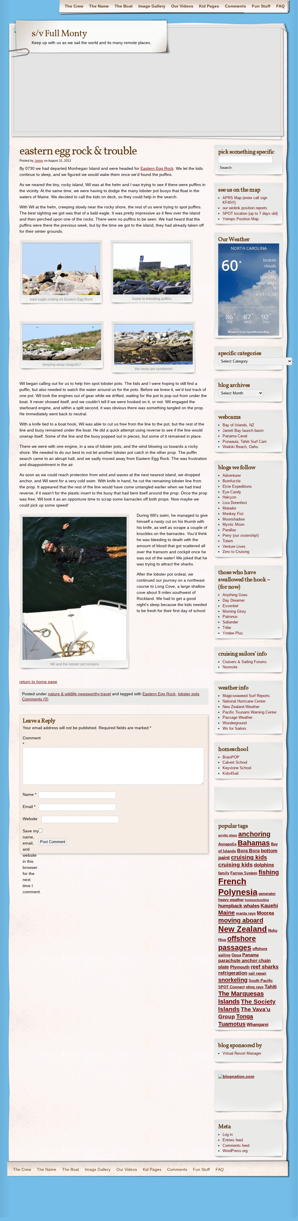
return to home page (38, 681)
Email (29, 806)
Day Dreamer (234, 600)
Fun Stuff (261, 6)
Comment (31, 741)
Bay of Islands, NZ (238, 425)
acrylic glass (227, 835)
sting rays (254, 987)
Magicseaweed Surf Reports (246, 696)
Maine (226, 912)
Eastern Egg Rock (157, 168)
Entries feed (233, 1140)
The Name (99, 6)
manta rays (246, 913)
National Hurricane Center (244, 701)
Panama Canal (235, 436)
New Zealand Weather (241, 707)
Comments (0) (35, 699)
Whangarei (257, 1024)
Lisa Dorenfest (235, 503)
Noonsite (230, 667)
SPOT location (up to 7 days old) (250, 213)
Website (30, 818)
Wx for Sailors (234, 728)
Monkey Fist (233, 514)
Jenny (39, 160)
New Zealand (242, 929)
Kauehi (269, 905)
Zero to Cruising (236, 551)
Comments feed (236, 1145)
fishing (269, 872)
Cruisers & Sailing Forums (245, 662)
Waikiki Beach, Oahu (240, 447)
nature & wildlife (62, 694)
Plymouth (240, 967)
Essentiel (230, 606)
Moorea (265, 913)
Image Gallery (151, 6)
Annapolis (227, 844)
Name (29, 794)
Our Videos (182, 6)
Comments (235, 6)
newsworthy (89, 694)
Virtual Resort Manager (242, 1053)
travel (106, 694)
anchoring (254, 834)
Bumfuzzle (232, 481)
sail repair (257, 973)
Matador (229, 508)
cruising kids (249, 857)
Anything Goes (235, 595)
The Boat (124, 6)
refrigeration (232, 973)
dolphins (264, 865)
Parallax (229, 530)
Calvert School (235, 762)
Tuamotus (231, 1024)
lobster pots (188, 694)
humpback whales (238, 906)
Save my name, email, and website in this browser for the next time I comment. (31, 861)
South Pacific (261, 980)
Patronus (230, 616)
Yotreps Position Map (241, 219)
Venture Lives (234, 546)
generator (267, 893)
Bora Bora (248, 850)
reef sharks (265, 967)
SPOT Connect (231, 987)
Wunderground (235, 723)
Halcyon (229, 497)
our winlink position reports (245, 208)
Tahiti (271, 986)
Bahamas (254, 843)
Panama (250, 955)
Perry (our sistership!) (241, 535)
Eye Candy (232, 492)
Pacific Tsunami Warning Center (250, 712)
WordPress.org (235, 1151)
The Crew (74, 6)
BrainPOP (231, 757)
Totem (228, 541)
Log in (228, 1134)
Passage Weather (237, 717)
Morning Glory (234, 611)
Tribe (227, 627)
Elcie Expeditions (237, 486)
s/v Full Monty (59, 34)
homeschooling (257, 900)
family (223, 873)
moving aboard (240, 920)
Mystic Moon (233, 524)
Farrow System (243, 873)
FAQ (280, 6)
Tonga (244, 1016)
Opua (236, 955)
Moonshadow (234, 519)
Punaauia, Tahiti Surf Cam (245, 441)
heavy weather (231, 900)
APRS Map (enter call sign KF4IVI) (245, 200)
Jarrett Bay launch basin (243, 430)
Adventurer (232, 475)
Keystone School (237, 768)
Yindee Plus (233, 633)
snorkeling (233, 980)
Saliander (230, 622)
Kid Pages (209, 6)
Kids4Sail (231, 773)
